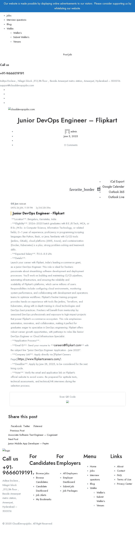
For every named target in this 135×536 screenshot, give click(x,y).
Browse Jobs (42, 473)
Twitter (26, 426)
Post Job (67, 54)
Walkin (10, 28)
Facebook (16, 426)
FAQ (119, 475)
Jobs (9, 15)
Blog (9, 24)
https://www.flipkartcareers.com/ (39, 359)
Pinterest (37, 426)
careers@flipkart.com (67, 345)
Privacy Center (124, 484)
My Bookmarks (43, 499)
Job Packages (70, 491)
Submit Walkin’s (21, 37)
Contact (121, 471)
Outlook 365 (116, 192)
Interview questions (16, 20)
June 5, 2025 (71, 136)
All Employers (70, 473)
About (120, 466)
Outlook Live (116, 197)
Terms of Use (124, 479)
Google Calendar (113, 187)
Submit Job (68, 486)
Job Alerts (41, 495)
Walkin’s (17, 33)
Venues (17, 41)
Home (93, 466)
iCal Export (117, 181)
